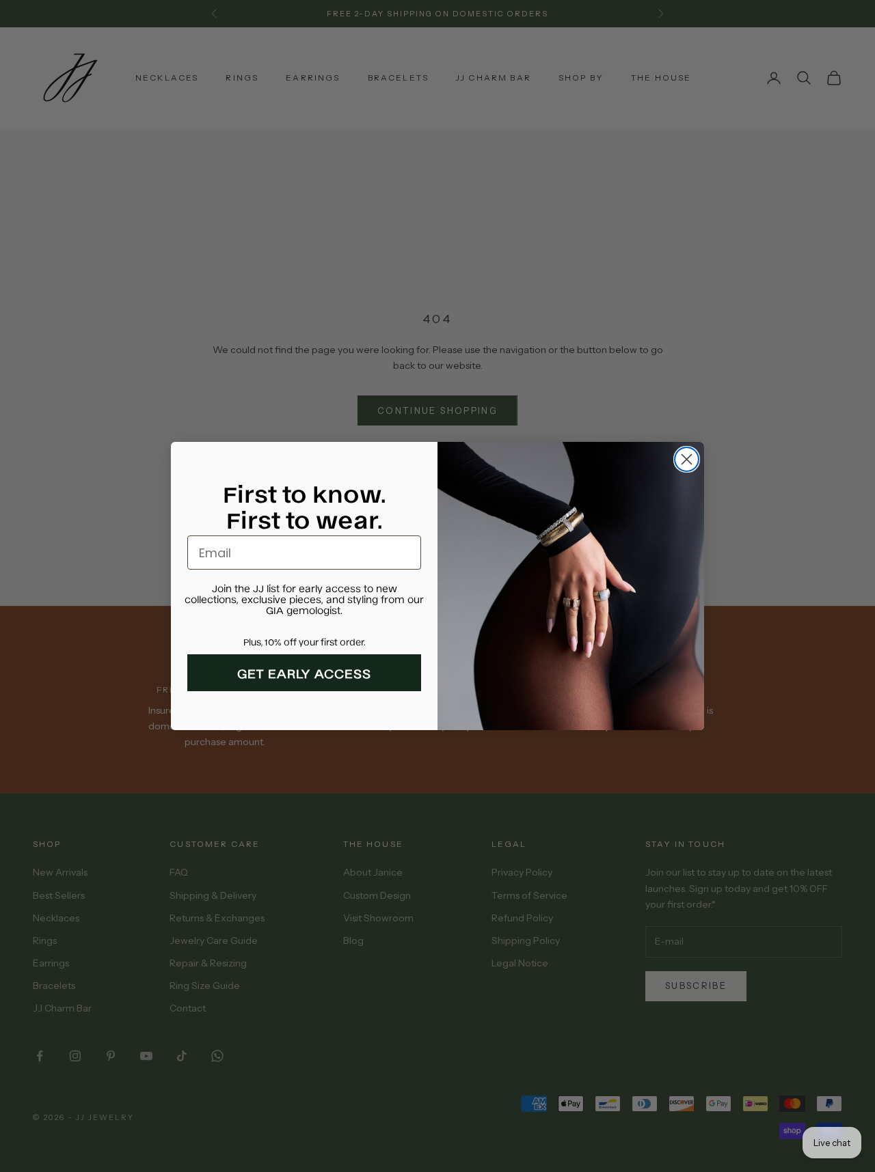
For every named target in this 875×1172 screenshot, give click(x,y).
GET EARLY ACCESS (304, 672)
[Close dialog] (687, 459)
